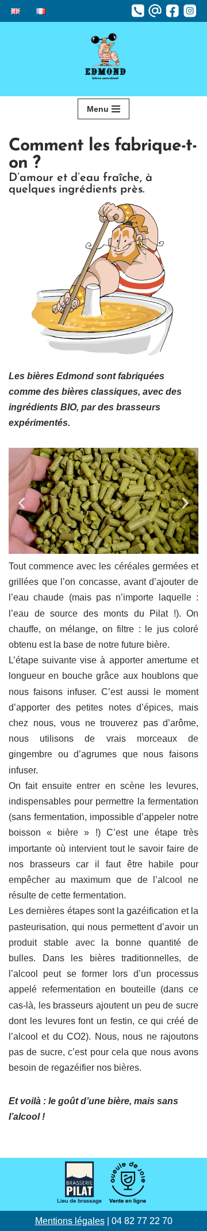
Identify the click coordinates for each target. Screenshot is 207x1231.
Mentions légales (70, 1221)
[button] (21, 503)
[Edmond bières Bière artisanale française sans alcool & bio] (103, 59)
